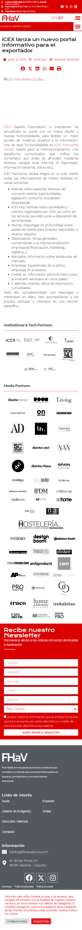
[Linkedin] (76, 7)
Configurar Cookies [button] (17, 921)
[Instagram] (71, 7)
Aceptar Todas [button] (41, 921)
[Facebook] (62, 7)
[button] (77, 17)
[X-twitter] (66, 7)
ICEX (7, 127)
